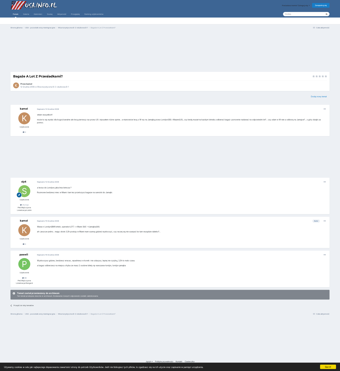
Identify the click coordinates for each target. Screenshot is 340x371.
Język (149, 361)
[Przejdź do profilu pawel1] (24, 264)
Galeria (26, 14)
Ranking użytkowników (93, 14)
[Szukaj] (327, 14)
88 (25, 278)
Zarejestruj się (321, 5)
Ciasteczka (189, 361)
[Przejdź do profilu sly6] (24, 191)
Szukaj (49, 14)
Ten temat (316, 14)
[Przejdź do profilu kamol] (16, 85)
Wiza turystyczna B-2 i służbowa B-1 (53, 87)
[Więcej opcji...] (324, 109)
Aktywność (61, 14)
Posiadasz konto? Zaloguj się (295, 5)
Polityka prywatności (164, 361)
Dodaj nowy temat (319, 96)
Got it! (328, 366)
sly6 (23, 181)
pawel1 (24, 254)
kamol (29, 84)
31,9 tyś (25, 205)
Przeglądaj (75, 14)
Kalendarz (38, 14)
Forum (15, 14)
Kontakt (179, 361)
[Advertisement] (170, 51)
